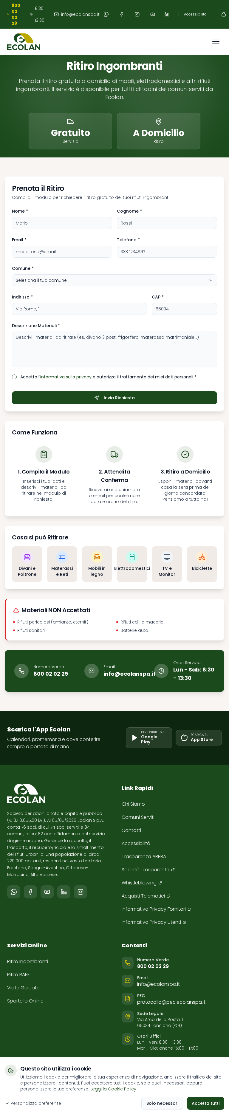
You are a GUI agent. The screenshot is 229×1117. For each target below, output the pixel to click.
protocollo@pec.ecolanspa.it (171, 1002)
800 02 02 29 (50, 673)
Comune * (23, 268)
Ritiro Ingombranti (27, 961)
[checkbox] (14, 377)
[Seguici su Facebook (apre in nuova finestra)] (121, 14)
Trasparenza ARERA (144, 856)
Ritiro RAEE (18, 974)
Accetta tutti (205, 1103)
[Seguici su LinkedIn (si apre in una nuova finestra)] (63, 891)
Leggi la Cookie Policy (113, 1089)
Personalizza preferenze (36, 1103)
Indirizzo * (22, 297)
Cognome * (129, 211)
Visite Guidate (23, 987)
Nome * (20, 211)
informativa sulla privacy (66, 377)
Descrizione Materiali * (36, 326)
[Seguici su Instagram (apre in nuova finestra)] (137, 14)
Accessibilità (195, 14)
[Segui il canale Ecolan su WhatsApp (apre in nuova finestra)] (106, 14)
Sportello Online (25, 1000)
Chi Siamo (133, 804)
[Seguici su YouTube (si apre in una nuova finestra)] (47, 891)
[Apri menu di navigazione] (216, 42)
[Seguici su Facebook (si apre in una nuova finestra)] (30, 891)
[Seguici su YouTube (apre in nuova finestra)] (152, 14)
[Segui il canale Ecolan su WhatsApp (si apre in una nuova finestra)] (13, 891)
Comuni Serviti (138, 817)
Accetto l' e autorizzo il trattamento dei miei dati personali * (108, 377)
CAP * (158, 297)
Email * (19, 240)
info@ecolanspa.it (80, 14)
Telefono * (128, 240)
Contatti (131, 830)
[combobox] (114, 280)
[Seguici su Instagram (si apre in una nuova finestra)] (80, 891)
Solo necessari (162, 1103)
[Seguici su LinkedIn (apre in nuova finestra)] (167, 14)
